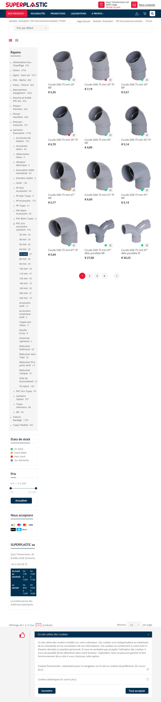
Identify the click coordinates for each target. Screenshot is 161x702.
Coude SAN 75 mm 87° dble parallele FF (134, 251)
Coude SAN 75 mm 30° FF (63, 139)
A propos (97, 13)
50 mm (23, 244)
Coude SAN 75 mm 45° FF (136, 139)
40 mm (23, 239)
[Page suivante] (117, 276)
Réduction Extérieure (24, 348)
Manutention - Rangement (20, 91)
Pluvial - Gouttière (18, 115)
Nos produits (16, 13)
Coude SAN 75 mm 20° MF (61, 86)
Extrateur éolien (24, 178)
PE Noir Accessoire (21, 189)
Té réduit (24, 386)
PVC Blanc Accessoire (21, 212)
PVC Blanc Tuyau (25, 218)
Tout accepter (137, 691)
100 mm (23, 268)
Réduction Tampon (24, 372)
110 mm (23, 273)
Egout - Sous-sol (21, 75)
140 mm (23, 283)
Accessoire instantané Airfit (25, 314)
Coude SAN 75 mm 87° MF (134, 196)
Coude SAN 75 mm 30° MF (134, 86)
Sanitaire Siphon (21, 398)
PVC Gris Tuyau (24, 391)
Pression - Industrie (18, 123)
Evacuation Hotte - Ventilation (25, 172)
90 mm (23, 263)
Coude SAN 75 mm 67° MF (61, 196)
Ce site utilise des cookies (53, 634)
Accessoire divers (21, 147)
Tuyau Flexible (20, 424)
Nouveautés (38, 13)
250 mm (23, 297)
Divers (16, 70)
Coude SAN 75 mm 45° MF (98, 141)
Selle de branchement (26, 380)
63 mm (23, 249)
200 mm (23, 293)
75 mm (23, 254)
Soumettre (46, 690)
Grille (19, 182)
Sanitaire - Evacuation (103, 21)
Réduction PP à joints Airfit (27, 364)
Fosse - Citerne (21, 84)
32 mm (23, 234)
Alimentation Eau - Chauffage (23, 64)
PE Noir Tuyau (23, 195)
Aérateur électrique (21, 164)
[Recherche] (152, 13)
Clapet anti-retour (25, 324)
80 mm (23, 258)
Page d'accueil (83, 21)
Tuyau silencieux (21, 406)
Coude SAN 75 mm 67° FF (99, 195)
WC (18, 412)
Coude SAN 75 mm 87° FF (63, 250)
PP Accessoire (23, 200)
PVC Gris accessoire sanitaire (129, 21)
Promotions (58, 13)
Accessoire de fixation (23, 139)
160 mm (23, 288)
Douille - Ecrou (23, 332)
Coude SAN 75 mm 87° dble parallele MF (98, 251)
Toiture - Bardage (17, 418)
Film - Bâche (19, 80)
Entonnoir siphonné (24, 340)
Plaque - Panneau (17, 107)
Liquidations (78, 13)
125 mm (23, 278)
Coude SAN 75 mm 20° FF (99, 84)
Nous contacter (147, 4)
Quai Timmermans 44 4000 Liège (117, 3)
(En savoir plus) (68, 679)
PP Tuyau (21, 205)
